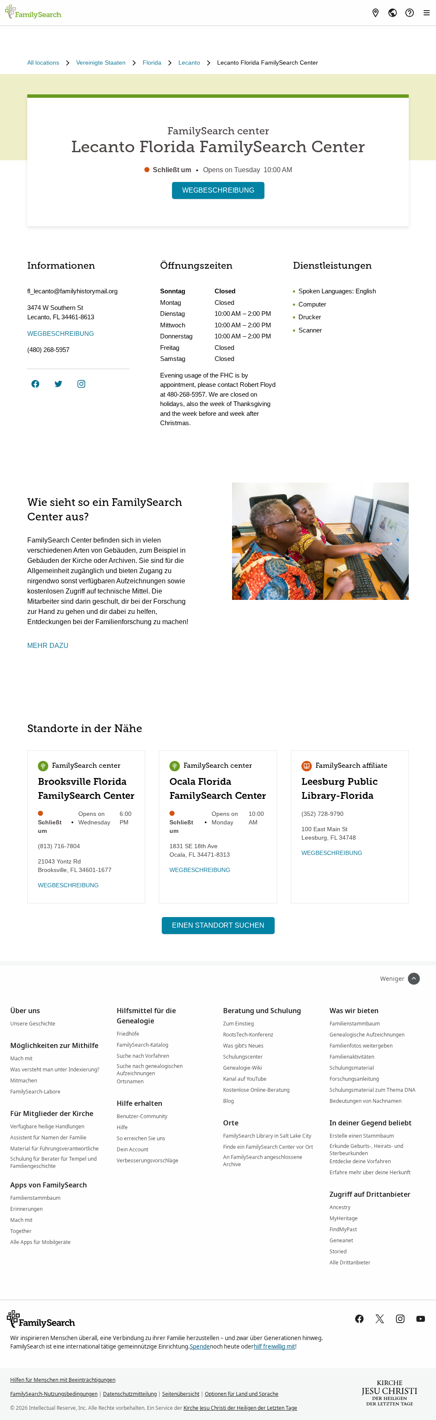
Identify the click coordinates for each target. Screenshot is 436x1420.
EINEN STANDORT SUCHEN (218, 925)
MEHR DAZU (48, 645)
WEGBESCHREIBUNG (218, 190)
